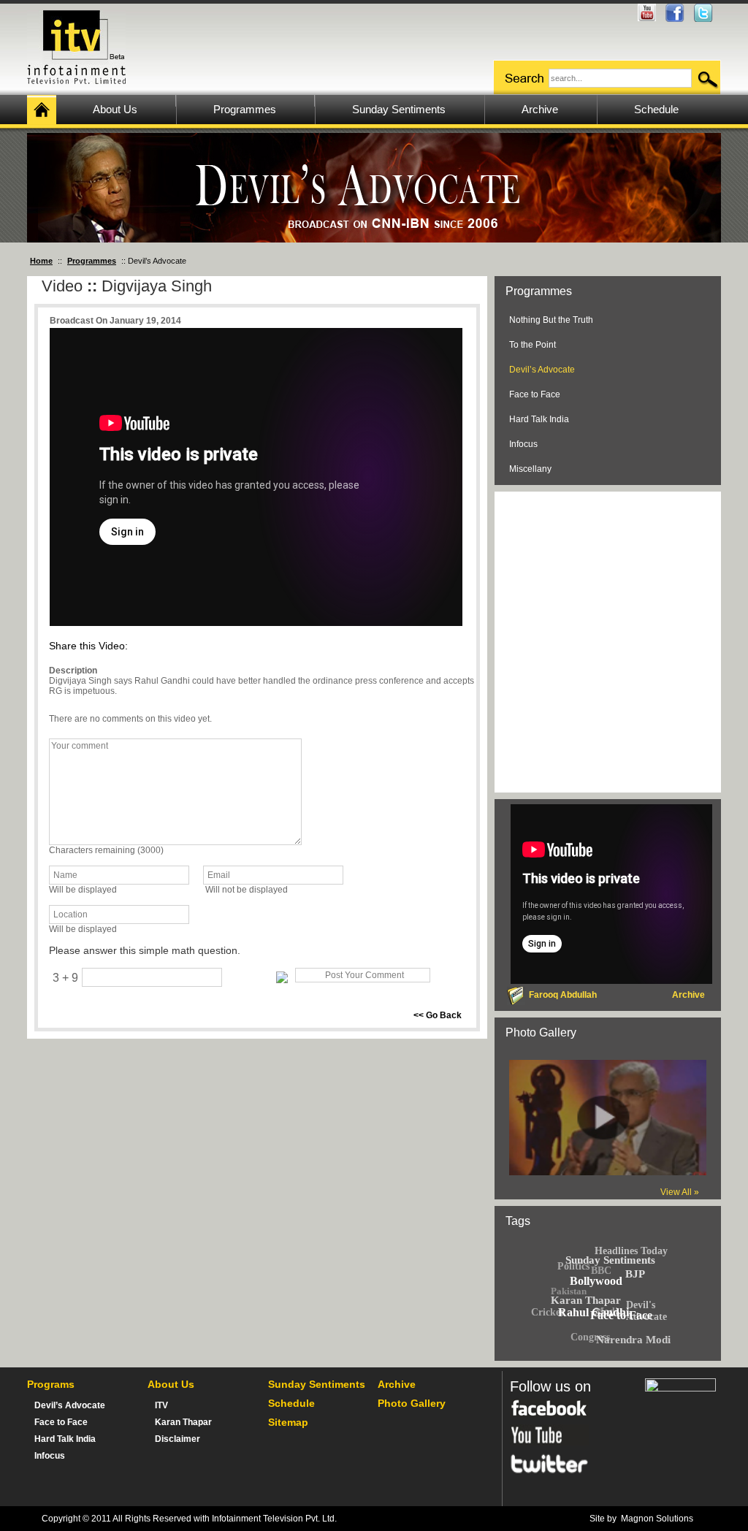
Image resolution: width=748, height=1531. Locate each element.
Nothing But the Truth (551, 320)
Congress (590, 1336)
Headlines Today (631, 1250)
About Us (171, 1384)
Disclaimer (177, 1439)
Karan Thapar (183, 1422)
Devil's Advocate (646, 1310)
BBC (601, 1270)
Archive (397, 1384)
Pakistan (569, 1291)
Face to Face (534, 394)
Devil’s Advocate (542, 369)
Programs (51, 1384)
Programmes (91, 260)
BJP (635, 1274)
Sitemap (288, 1422)
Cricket (547, 1312)
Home (41, 260)
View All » (679, 1192)
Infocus (523, 444)
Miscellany (530, 469)
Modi (606, 1311)
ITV (161, 1405)
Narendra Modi (633, 1339)
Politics (573, 1266)
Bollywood (595, 1281)
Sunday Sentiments (316, 1384)
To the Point (532, 345)
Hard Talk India (539, 419)
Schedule (291, 1403)
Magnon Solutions (657, 1518)
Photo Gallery (412, 1403)
